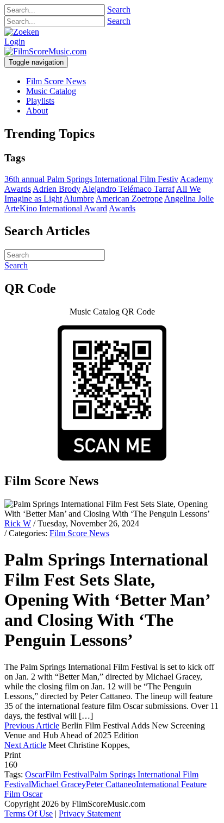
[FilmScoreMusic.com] (45, 51)
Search (118, 9)
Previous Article (31, 725)
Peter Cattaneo (111, 784)
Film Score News (79, 533)
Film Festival (67, 774)
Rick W (17, 523)
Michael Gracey (58, 784)
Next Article (25, 745)
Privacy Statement (90, 813)
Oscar (35, 774)
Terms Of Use (28, 813)
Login (14, 41)
